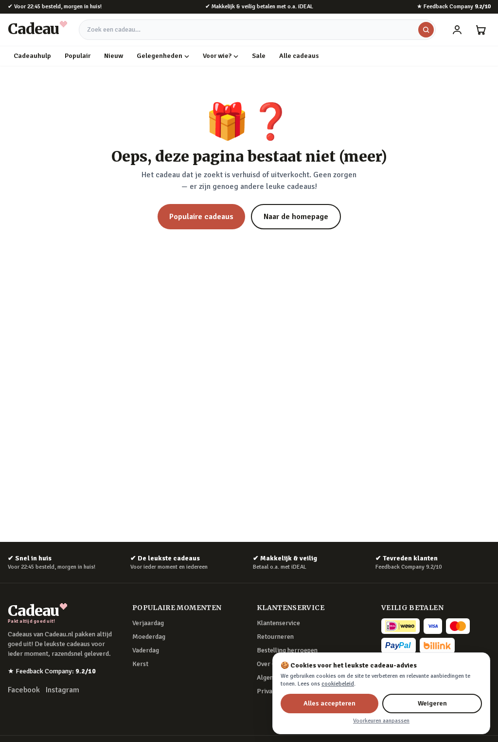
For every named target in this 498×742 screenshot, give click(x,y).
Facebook (24, 690)
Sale (259, 56)
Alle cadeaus (299, 56)
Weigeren (432, 703)
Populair (77, 56)
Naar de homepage (296, 217)
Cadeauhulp (32, 56)
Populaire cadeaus (201, 217)
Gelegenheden (159, 56)
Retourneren (275, 636)
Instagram (62, 690)
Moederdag (148, 636)
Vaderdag (145, 650)
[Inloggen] (457, 29)
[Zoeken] (426, 29)
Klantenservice (278, 623)
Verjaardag (148, 623)
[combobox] (257, 29)
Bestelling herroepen (287, 650)
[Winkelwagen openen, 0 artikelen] (480, 29)
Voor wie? (217, 56)
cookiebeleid (337, 683)
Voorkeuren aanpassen (381, 720)
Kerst (140, 664)
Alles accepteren (329, 703)
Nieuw (113, 56)
